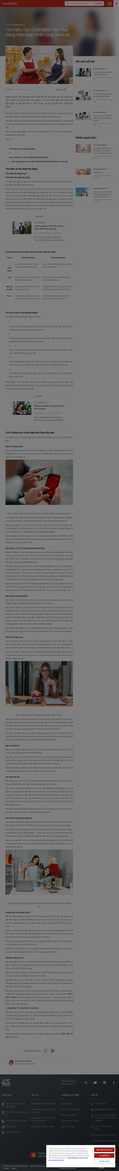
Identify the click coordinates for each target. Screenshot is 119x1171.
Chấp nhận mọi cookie (104, 1150)
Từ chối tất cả (104, 1155)
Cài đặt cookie (104, 1161)
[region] (80, 1156)
